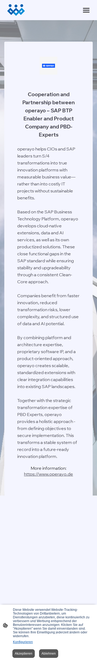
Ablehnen (48, 653)
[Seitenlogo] (16, 10)
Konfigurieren (23, 642)
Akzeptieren (23, 653)
